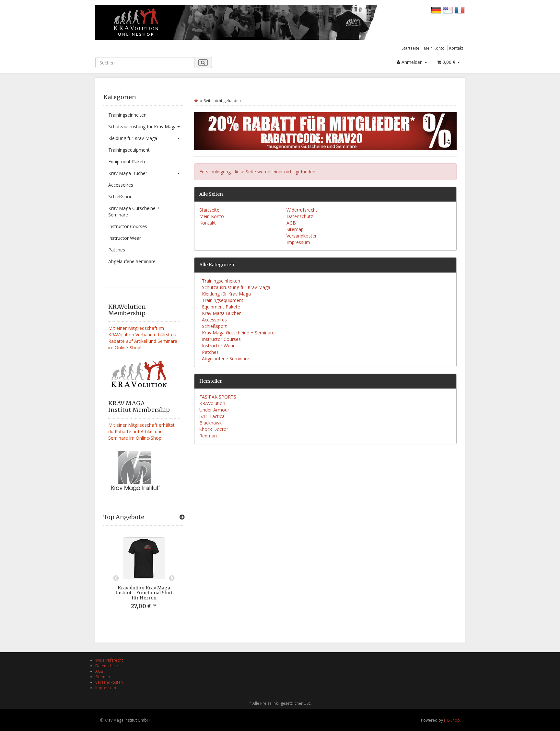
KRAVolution (212, 403)
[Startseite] (196, 100)
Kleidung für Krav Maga (132, 138)
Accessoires (120, 185)
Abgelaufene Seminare (132, 261)
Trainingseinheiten (127, 115)
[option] (144, 578)
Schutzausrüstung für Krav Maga (142, 126)
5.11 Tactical (212, 416)
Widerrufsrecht (301, 210)
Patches (116, 250)
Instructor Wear (124, 238)
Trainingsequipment (129, 150)
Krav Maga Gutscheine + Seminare (134, 211)
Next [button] (172, 578)
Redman (208, 436)
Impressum (298, 242)
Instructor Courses (127, 226)
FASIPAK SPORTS (217, 397)
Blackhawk (210, 423)
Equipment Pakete (127, 161)
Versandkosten (302, 236)
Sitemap (295, 229)
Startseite (410, 48)
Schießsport (120, 196)
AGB (291, 223)
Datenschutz (299, 216)
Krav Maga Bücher (127, 173)
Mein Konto (434, 48)
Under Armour (214, 410)
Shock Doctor (213, 429)
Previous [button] (116, 578)
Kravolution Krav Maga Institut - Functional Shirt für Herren (144, 593)
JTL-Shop (452, 720)
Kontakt (456, 48)
